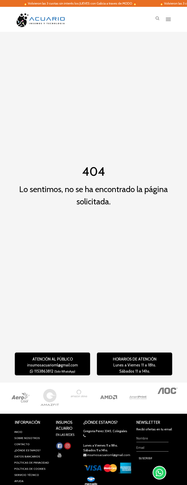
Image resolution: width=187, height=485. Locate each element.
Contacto (22, 444)
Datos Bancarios (27, 456)
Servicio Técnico (26, 475)
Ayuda (18, 481)
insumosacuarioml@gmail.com (52, 365)
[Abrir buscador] (157, 18)
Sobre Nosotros (27, 438)
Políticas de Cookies (30, 468)
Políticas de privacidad (31, 462)
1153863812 (54, 371)
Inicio (18, 432)
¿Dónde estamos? (27, 450)
